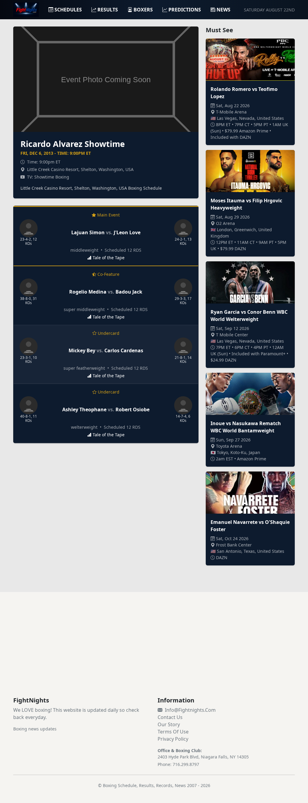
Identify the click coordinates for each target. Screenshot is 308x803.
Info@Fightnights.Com (190, 710)
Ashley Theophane (84, 409)
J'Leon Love (127, 232)
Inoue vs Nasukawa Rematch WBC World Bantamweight (246, 427)
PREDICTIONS (184, 9)
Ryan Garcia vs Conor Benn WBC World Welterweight (249, 315)
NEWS (223, 9)
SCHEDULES (68, 9)
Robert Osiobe (132, 409)
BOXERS (143, 9)
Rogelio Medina (87, 291)
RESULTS (107, 9)
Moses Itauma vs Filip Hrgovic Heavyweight (246, 204)
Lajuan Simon (88, 232)
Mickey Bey (82, 350)
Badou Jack (129, 291)
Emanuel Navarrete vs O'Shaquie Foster (250, 526)
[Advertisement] (154, 651)
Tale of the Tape (109, 257)
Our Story (169, 724)
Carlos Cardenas (123, 350)
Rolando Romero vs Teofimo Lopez (244, 93)
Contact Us (170, 717)
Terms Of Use (173, 731)
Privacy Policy (173, 739)
